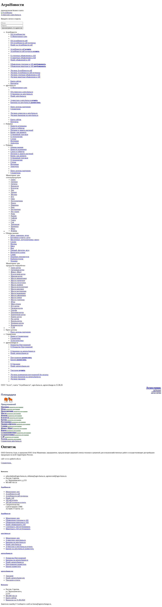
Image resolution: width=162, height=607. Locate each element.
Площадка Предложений (20, 345)
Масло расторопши (18, 291)
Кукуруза (14, 188)
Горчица (14, 182)
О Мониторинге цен (18, 36)
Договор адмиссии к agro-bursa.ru (23, 113)
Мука (13, 302)
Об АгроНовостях (17, 34)
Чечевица (15, 226)
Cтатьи (13, 139)
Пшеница (15, 205)
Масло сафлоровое (18, 295)
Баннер (18, 360)
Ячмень (14, 231)
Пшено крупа (16, 317)
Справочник (15, 109)
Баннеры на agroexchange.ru (17, 560)
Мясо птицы (16, 304)
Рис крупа (15, 319)
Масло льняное (17, 285)
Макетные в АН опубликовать (18, 529)
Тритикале (15, 224)
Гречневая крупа (17, 270)
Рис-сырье (15, 212)
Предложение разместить (16, 564)
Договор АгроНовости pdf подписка (25, 73)
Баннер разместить (13, 566)
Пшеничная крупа (18, 315)
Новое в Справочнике (19, 336)
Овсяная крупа (17, 308)
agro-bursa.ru (5, 533)
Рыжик (13, 216)
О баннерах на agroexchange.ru (22, 351)
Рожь (13, 214)
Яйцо (13, 229)
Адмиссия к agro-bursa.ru (11, 15)
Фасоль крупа (16, 321)
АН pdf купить (12, 500)
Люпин (14, 192)
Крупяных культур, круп (20, 237)
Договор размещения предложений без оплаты (29, 375)
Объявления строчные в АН (28, 64)
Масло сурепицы (18, 300)
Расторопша (16, 209)
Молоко (14, 194)
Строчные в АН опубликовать (18, 527)
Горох (13, 180)
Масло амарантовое (19, 278)
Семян (13, 255)
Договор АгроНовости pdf (21, 71)
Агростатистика (16, 340)
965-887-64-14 (11, 596)
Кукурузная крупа (18, 274)
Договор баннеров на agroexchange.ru (25, 377)
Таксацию (17, 370)
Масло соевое (16, 298)
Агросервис (153, 387)
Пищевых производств (19, 257)
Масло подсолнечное (19, 287)
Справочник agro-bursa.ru (11, 441)
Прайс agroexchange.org (19, 366)
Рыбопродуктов (16, 259)
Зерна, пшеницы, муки (19, 235)
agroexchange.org (7, 571)
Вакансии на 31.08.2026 (15, 600)
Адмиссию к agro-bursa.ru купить (19, 547)
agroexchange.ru (6, 553)
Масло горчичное (18, 280)
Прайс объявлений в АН (20, 60)
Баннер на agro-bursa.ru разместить (20, 549)
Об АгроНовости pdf (18, 41)
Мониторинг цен (13, 492)
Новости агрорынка (18, 126)
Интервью (14, 141)
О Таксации (15, 364)
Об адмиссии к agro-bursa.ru (21, 92)
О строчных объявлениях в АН (23, 56)
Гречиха (14, 184)
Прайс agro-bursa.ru (18, 96)
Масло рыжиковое (18, 293)
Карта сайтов (15, 81)
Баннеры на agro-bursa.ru (25, 102)
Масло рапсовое (17, 289)
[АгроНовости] (6, 13)
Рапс (13, 207)
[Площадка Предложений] (8, 405)
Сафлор (14, 218)
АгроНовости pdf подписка (24, 51)
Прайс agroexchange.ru (19, 353)
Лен (12, 190)
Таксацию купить (13, 580)
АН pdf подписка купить (16, 502)
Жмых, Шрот (16, 272)
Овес (13, 199)
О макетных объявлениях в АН (23, 58)
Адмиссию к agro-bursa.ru (24, 100)
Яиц (12, 248)
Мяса (12, 246)
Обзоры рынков (16, 147)
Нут (12, 197)
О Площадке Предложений (21, 347)
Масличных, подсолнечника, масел (24, 240)
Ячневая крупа (17, 325)
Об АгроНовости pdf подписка (23, 43)
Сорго (13, 220)
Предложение (21, 358)
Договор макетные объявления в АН (25, 77)
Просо (13, 203)
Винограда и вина (17, 252)
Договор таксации (17, 379)
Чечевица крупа (17, 323)
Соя (12, 222)
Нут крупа (15, 306)
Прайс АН (10, 498)
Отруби (14, 310)
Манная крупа (16, 276)
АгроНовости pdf (20, 49)
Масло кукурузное (18, 283)
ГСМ (13, 327)
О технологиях (16, 137)
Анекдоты (14, 143)
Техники (13, 261)
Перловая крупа (17, 312)
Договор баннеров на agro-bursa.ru (24, 115)
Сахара (13, 242)
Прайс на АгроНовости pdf (21, 45)
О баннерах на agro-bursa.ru (21, 94)
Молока (13, 244)
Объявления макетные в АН (28, 66)
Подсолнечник (17, 201)
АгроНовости (5, 487)
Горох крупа (16, 268)
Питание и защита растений (21, 130)
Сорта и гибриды (17, 128)
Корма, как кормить (18, 132)
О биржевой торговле (19, 134)
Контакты (14, 83)
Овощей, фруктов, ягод (19, 250)
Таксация (9, 576)
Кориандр (15, 186)
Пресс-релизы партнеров (20, 107)
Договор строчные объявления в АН (25, 75)
